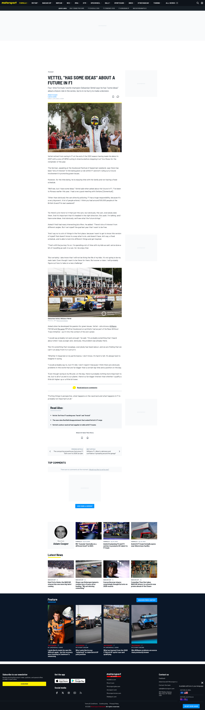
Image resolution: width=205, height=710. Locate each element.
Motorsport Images (62, 320)
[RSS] (81, 693)
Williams (113, 326)
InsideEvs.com (111, 679)
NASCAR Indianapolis (139, 8)
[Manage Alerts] (87, 438)
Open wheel (95, 3)
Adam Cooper (53, 95)
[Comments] (118, 96)
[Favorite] (113, 96)
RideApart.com (111, 697)
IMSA (76, 3)
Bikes (131, 3)
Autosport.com (112, 690)
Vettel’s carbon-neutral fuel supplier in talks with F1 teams (74, 425)
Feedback (162, 678)
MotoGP (35, 3)
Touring (156, 3)
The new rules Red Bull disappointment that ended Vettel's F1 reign (77, 420)
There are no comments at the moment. (85, 469)
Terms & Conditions (91, 703)
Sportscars (119, 3)
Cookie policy (103, 703)
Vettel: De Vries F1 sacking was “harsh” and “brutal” (71, 415)
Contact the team (165, 685)
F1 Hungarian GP (124, 8)
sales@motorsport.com (166, 688)
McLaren (61, 329)
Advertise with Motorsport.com (169, 682)
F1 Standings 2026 (109, 8)
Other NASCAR (143, 3)
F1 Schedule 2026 (93, 8)
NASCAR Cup (46, 3)
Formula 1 (23, 3)
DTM (84, 3)
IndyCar (59, 3)
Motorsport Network (98, 706)
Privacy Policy (114, 703)
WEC (68, 3)
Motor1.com (110, 683)
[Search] (198, 3)
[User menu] (202, 3)
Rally (107, 3)
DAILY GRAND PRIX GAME (77, 8)
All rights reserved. (113, 706)
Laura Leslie (52, 96)
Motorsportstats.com (114, 693)
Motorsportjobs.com (113, 686)
